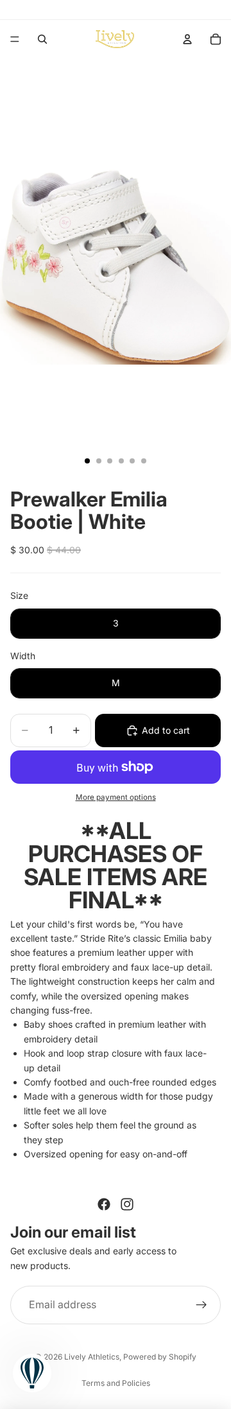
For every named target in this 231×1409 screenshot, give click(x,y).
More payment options (116, 797)
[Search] (42, 39)
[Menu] (15, 39)
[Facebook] (104, 1204)
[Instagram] (127, 1204)
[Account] (187, 39)
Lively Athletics (91, 1356)
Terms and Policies (115, 1383)
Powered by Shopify (159, 1356)
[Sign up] (201, 1305)
